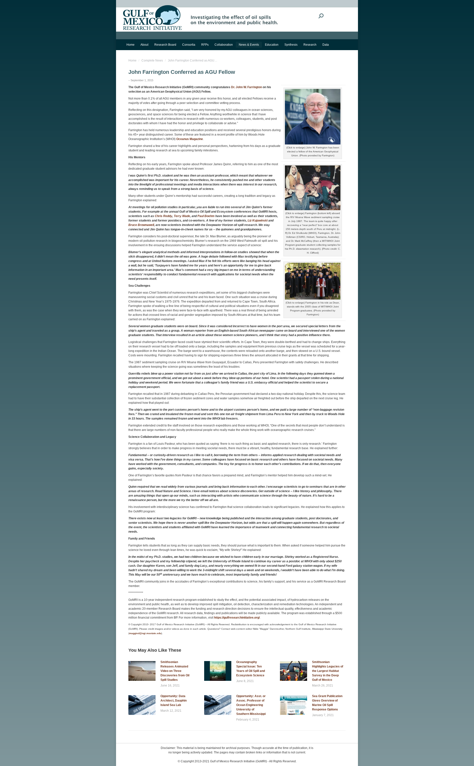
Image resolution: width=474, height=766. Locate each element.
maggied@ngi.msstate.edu (145, 633)
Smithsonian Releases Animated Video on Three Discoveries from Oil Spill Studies (174, 671)
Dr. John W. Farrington (246, 87)
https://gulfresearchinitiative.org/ (237, 617)
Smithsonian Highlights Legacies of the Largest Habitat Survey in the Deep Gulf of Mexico (327, 671)
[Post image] (142, 671)
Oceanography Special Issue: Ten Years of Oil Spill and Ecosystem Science (250, 668)
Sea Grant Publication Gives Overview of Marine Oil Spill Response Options (327, 702)
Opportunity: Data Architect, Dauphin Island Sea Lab (173, 700)
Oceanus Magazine (189, 139)
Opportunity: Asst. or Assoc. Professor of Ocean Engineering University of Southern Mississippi (251, 705)
